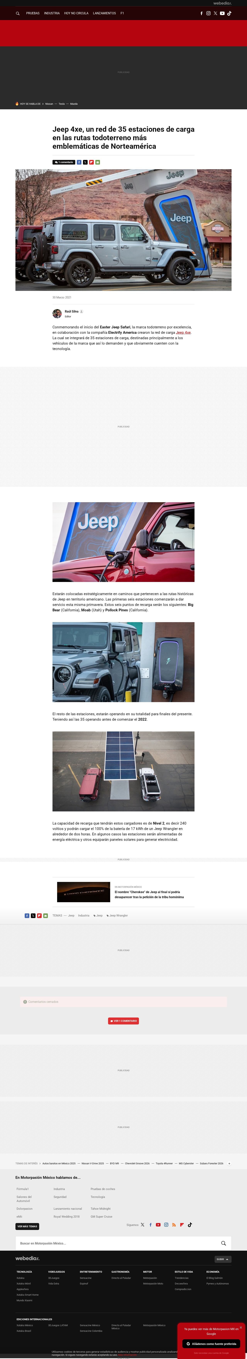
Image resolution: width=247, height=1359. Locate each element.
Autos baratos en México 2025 (59, 1163)
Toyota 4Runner (164, 1163)
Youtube (222, 13)
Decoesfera (181, 1283)
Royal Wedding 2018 (67, 1216)
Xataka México (25, 1325)
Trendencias (182, 1278)
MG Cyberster (186, 1163)
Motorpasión (150, 1278)
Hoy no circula (76, 13)
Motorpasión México (154, 1325)
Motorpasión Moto (153, 1283)
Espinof (84, 1283)
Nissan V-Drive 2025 (93, 1163)
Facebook (201, 13)
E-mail (97, 162)
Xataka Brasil (24, 1330)
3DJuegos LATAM (58, 1325)
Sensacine (85, 1278)
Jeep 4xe (183, 332)
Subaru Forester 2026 (211, 1163)
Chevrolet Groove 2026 (137, 1163)
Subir (220, 1259)
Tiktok (229, 13)
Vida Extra (53, 1283)
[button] (74, 311)
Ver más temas (27, 1226)
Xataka (20, 1278)
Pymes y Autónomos (217, 1283)
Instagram (208, 13)
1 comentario (65, 162)
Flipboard (91, 162)
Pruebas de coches (103, 1189)
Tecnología (98, 1197)
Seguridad (60, 1197)
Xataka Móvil (24, 1283)
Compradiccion (183, 1289)
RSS (174, 1224)
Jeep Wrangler (118, 915)
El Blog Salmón (214, 1278)
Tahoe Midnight (101, 1208)
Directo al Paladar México (121, 1327)
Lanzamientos (104, 13)
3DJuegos (53, 1278)
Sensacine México (90, 1325)
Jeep (71, 915)
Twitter (215, 13)
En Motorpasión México (128, 887)
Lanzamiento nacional (68, 1208)
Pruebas (33, 13)
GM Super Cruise (101, 1216)
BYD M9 (114, 1163)
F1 (122, 13)
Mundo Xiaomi (24, 1300)
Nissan (49, 103)
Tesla (62, 103)
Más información (127, 1354)
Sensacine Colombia (91, 1330)
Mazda (74, 103)
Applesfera (23, 1289)
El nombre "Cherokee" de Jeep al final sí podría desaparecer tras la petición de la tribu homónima (149, 894)
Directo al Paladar (121, 1278)
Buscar (223, 1243)
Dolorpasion (24, 1208)
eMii (19, 1216)
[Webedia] (222, 3)
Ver (125, 1020)
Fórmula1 (23, 1189)
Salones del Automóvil (24, 1199)
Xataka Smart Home (28, 1294)
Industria (52, 13)
